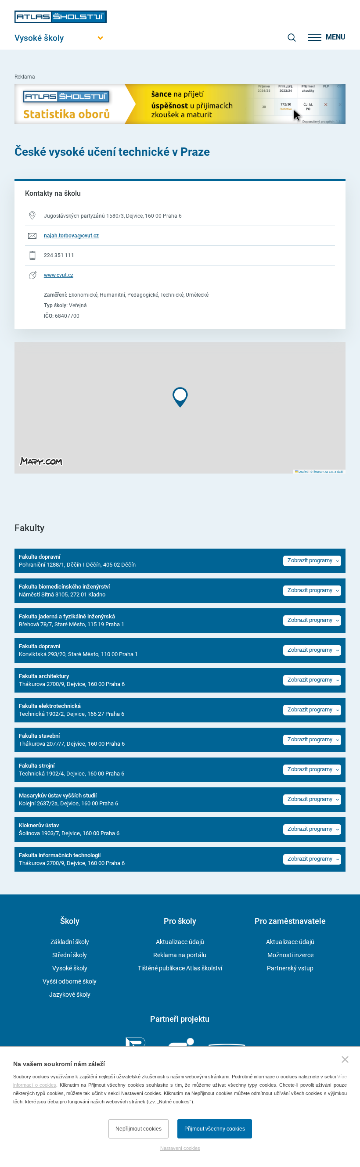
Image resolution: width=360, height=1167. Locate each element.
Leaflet (303, 471)
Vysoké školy (69, 968)
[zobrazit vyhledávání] (291, 37)
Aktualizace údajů (180, 941)
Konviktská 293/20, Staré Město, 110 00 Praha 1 (78, 650)
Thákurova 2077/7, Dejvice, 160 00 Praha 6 (72, 740)
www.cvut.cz (58, 275)
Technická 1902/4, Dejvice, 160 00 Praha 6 (71, 769)
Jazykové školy (69, 994)
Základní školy (69, 941)
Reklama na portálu (179, 955)
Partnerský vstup (290, 968)
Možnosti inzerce (290, 955)
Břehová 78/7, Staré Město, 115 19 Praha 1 (71, 620)
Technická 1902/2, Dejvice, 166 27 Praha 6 (71, 710)
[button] (180, 397)
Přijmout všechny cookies (214, 1129)
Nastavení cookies (180, 1148)
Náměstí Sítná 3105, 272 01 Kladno (64, 590)
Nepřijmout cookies (138, 1129)
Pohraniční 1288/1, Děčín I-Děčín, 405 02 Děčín (77, 560)
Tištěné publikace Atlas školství (180, 968)
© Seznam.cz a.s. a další (326, 471)
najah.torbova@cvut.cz (71, 236)
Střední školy (69, 955)
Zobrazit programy (310, 560)
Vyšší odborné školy (70, 981)
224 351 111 (59, 255)
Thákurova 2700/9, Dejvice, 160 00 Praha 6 (72, 680)
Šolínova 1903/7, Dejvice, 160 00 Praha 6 (69, 829)
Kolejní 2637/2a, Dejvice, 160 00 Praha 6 (68, 799)
